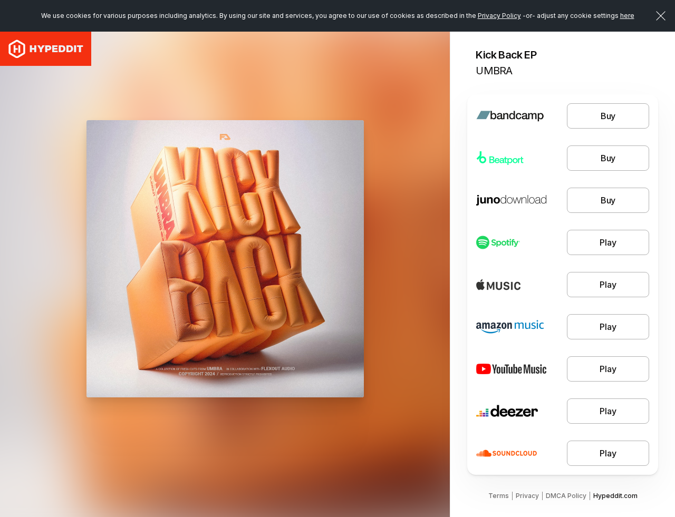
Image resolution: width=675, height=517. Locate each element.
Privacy (527, 496)
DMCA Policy (566, 496)
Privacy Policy (499, 15)
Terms (498, 496)
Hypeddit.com (615, 496)
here (627, 15)
